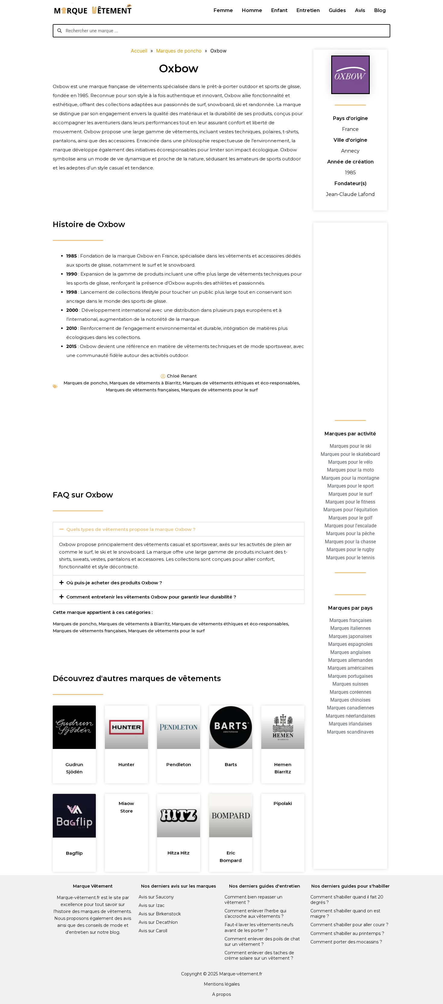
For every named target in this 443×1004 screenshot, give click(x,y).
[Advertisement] (178, 199)
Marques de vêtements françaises (142, 390)
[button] (178, 529)
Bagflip (74, 853)
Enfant (279, 10)
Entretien (308, 10)
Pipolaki (283, 803)
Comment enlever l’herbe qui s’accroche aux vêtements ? (255, 913)
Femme (223, 10)
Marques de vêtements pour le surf (219, 390)
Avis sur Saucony (156, 897)
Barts (231, 764)
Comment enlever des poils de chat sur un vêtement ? (262, 941)
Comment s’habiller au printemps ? (347, 933)
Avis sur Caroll (153, 930)
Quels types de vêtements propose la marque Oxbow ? (131, 529)
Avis (360, 10)
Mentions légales (222, 984)
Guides (337, 10)
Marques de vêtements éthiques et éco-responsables (241, 383)
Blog (380, 10)
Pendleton (178, 764)
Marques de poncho (85, 383)
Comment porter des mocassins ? (346, 942)
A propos (221, 994)
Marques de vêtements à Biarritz (145, 383)
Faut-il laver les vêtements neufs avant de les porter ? (259, 927)
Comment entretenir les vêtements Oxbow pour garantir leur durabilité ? (151, 597)
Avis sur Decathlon (158, 922)
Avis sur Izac (152, 905)
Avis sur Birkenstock (160, 914)
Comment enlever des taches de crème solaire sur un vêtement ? (259, 955)
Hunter (126, 764)
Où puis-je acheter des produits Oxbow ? (114, 583)
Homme (252, 10)
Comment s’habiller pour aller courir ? (349, 924)
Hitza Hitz (179, 853)
